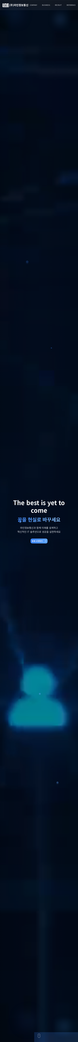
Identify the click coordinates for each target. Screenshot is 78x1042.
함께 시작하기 (37, 541)
